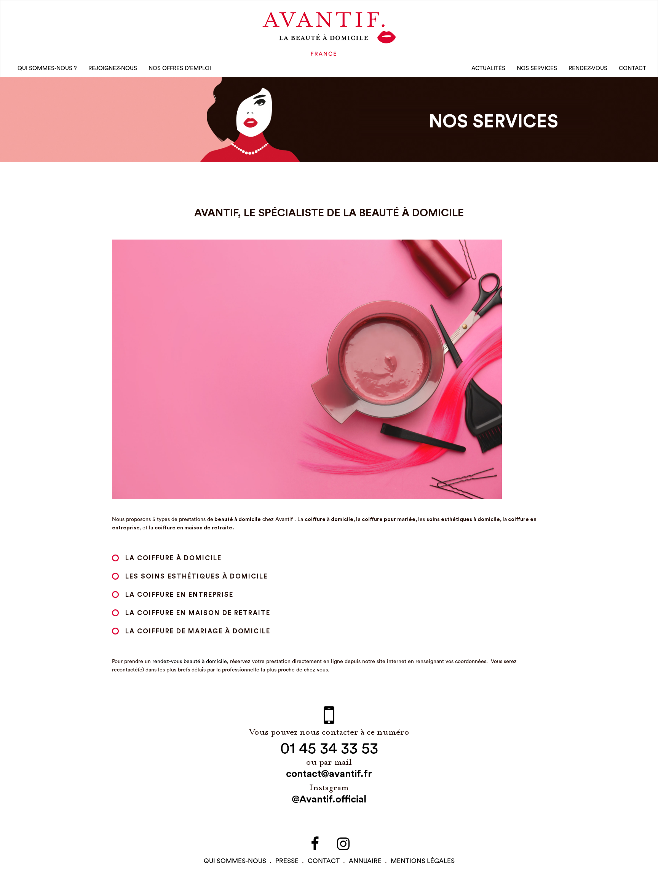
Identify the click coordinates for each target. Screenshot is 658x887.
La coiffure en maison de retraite (197, 613)
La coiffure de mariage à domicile (199, 631)
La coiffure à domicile (173, 558)
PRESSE (287, 861)
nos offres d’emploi (180, 68)
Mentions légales (423, 861)
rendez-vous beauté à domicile (189, 661)
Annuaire (365, 861)
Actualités (488, 68)
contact (324, 861)
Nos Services (537, 68)
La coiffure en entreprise (180, 594)
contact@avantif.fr (329, 774)
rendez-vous (588, 68)
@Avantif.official (329, 799)
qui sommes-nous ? (47, 68)
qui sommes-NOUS (235, 861)
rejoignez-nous (112, 68)
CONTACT (632, 68)
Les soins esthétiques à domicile (196, 576)
